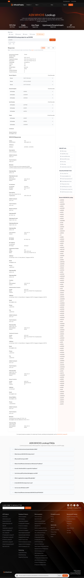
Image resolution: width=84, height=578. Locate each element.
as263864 (62, 302)
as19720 (62, 319)
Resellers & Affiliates (71, 519)
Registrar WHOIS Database (24, 544)
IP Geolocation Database (24, 523)
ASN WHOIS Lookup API (62, 434)
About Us (53, 527)
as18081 (62, 379)
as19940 (62, 393)
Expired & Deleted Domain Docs (41, 548)
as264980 (62, 204)
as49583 (62, 346)
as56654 (62, 333)
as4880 (62, 237)
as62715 (62, 373)
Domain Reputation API (7, 523)
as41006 (62, 199)
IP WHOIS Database (23, 528)
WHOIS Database (22, 516)
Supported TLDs (70, 528)
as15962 (62, 259)
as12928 (62, 401)
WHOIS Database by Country (25, 541)
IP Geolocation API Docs (40, 539)
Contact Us (53, 534)
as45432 (62, 313)
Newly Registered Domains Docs (42, 546)
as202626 (62, 366)
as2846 (61, 327)
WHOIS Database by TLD (24, 546)
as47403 (62, 274)
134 (13, 43)
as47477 (62, 202)
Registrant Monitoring (23, 557)
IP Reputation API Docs (40, 537)
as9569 (61, 224)
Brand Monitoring (22, 554)
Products (28, 4)
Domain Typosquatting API (8, 544)
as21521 (62, 216)
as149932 (62, 290)
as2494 (62, 403)
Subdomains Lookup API (8, 528)
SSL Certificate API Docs (40, 532)
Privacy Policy (54, 532)
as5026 (61, 344)
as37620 (62, 267)
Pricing (58, 4)
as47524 (62, 270)
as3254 (61, 206)
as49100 (62, 340)
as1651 (61, 389)
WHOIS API (5, 516)
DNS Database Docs (39, 553)
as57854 (62, 352)
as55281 (62, 286)
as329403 (62, 276)
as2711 (61, 321)
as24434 (62, 364)
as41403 (62, 294)
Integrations (69, 521)
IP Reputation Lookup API (8, 537)
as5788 (61, 387)
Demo (52, 536)
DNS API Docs (38, 525)
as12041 (62, 350)
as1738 (61, 222)
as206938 (62, 375)
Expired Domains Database (24, 535)
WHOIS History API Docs (40, 521)
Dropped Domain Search (24, 537)
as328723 (62, 395)
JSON (49, 47)
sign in (32, 50)
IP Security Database (23, 525)
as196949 (62, 338)
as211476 (62, 265)
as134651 (62, 311)
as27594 (62, 315)
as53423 (62, 381)
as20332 (62, 282)
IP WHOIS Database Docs (40, 562)
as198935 (62, 360)
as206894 (62, 298)
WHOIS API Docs (38, 516)
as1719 (61, 257)
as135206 (62, 329)
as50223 (62, 247)
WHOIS (43, 47)
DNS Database (22, 519)
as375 (61, 288)
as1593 (61, 228)
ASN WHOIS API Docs (39, 544)
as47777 (62, 300)
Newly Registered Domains (24, 532)
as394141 (62, 296)
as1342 (61, 245)
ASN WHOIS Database (23, 530)
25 (60, 234)
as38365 (62, 385)
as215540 (62, 356)
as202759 (62, 230)
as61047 (62, 214)
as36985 (62, 251)
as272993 (62, 208)
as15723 (62, 362)
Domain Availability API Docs (40, 528)
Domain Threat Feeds (23, 539)
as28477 (62, 399)
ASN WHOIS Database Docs (41, 560)
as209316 (62, 263)
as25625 (62, 239)
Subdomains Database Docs (41, 555)
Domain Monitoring (22, 552)
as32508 (62, 383)
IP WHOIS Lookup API (7, 539)
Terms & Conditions (55, 529)
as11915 (61, 370)
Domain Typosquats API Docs (41, 530)
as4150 (61, 253)
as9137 (61, 342)
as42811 (62, 348)
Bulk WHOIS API (6, 546)
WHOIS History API (7, 519)
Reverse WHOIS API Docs (40, 523)
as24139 (62, 397)
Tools (36, 4)
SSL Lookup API (6, 532)
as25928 (62, 377)
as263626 (62, 323)
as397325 (62, 261)
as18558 (62, 210)
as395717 (62, 278)
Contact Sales (73, 1)
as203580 (62, 220)
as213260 (62, 354)
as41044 (62, 307)
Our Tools (69, 532)
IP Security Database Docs (40, 564)
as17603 (62, 358)
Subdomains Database (23, 521)
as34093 (62, 226)
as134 (10, 43)
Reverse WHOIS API (7, 521)
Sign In (52, 521)
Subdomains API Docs (39, 535)
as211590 (62, 309)
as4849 (62, 243)
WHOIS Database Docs (40, 551)
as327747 (62, 249)
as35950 (62, 241)
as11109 (61, 212)
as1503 (61, 272)
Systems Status (78, 571)
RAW (53, 47)
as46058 (62, 255)
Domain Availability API (7, 530)
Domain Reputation (66, 1)
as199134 (62, 368)
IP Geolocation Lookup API (8, 535)
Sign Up (52, 519)
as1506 (61, 284)
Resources (45, 4)
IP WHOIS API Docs (39, 541)
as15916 (61, 335)
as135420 (62, 317)
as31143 (62, 218)
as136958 (62, 325)
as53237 (62, 331)
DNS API (4, 525)
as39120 (62, 232)
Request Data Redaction (72, 516)
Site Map (69, 530)
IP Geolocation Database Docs (41, 557)
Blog (68, 525)
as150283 (62, 305)
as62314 (62, 292)
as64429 (62, 391)
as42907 (62, 280)
